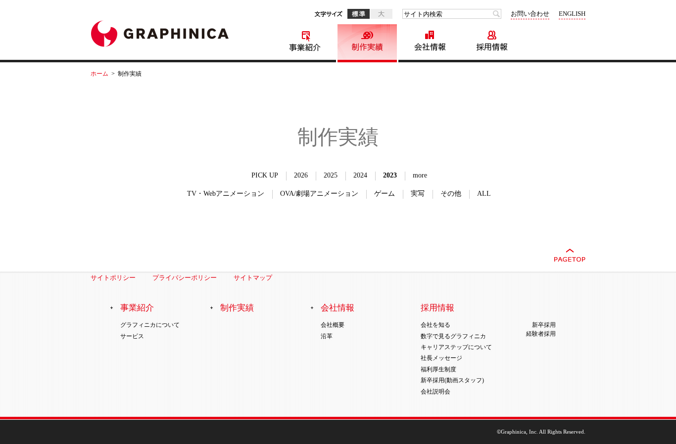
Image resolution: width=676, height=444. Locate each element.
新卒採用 (544, 324)
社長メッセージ (441, 358)
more (420, 175)
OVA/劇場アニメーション (319, 193)
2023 (390, 175)
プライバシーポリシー (184, 277)
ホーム (99, 73)
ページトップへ (569, 255)
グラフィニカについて (150, 324)
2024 (360, 175)
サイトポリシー (113, 277)
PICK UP (264, 175)
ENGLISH (572, 13)
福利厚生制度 (438, 368)
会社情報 (429, 43)
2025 (331, 175)
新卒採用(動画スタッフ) (452, 380)
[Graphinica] (160, 35)
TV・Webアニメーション (225, 193)
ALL (484, 193)
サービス (132, 335)
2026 (301, 175)
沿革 (327, 335)
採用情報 (492, 43)
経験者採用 (541, 333)
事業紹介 (305, 43)
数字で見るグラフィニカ (453, 335)
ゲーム (384, 193)
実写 (418, 193)
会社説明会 (435, 391)
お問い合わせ (530, 13)
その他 (450, 193)
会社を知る (435, 324)
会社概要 (332, 324)
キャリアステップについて (456, 347)
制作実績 (367, 43)
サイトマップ (259, 277)
